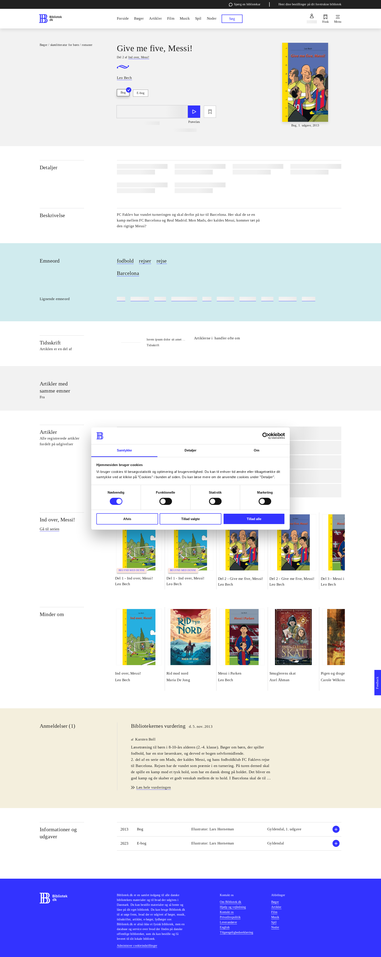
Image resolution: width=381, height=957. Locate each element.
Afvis (127, 519)
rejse (162, 261)
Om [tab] (256, 450)
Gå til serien (49, 529)
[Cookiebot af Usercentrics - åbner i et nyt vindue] (265, 435)
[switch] (165, 501)
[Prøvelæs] (194, 111)
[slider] (305, 85)
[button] (229, 829)
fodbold (125, 261)
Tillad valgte (190, 519)
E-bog (140, 93)
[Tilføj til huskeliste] (210, 111)
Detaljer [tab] (191, 450)
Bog (123, 92)
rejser (145, 261)
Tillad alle (254, 519)
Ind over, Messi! (57, 520)
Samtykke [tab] (124, 450)
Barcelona (128, 273)
